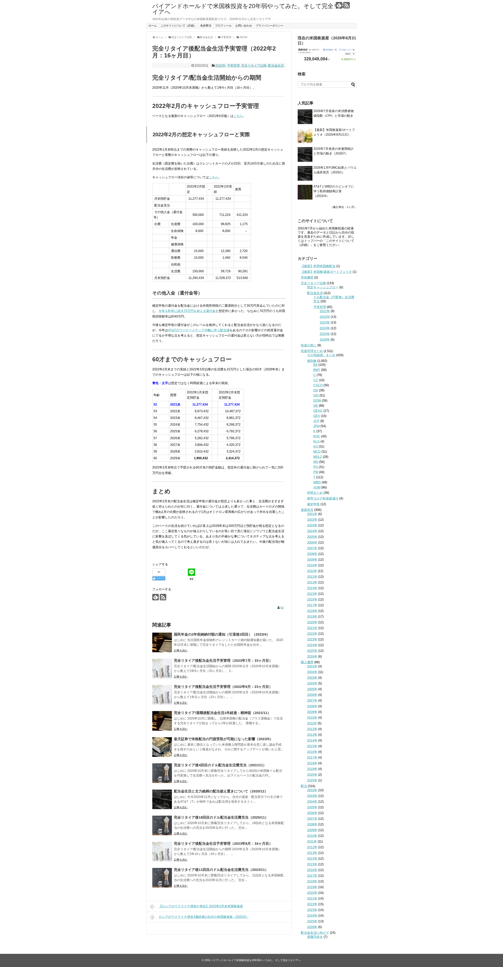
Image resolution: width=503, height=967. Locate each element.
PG (315, 467)
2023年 (325, 322)
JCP (316, 421)
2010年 (312, 565)
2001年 (312, 514)
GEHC (318, 410)
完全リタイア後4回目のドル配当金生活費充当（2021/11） (220, 765)
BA (315, 364)
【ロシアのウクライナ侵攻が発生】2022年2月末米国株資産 (201, 906)
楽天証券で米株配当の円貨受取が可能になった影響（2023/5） (223, 739)
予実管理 (233, 65)
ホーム (153, 25)
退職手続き (315, 936)
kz (282, 607)
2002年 (312, 519)
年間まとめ (315, 492)
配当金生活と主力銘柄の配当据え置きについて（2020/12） (221, 791)
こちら (238, 116)
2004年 (312, 531)
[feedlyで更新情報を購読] (339, 5)
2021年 (325, 311)
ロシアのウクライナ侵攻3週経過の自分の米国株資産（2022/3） (204, 916)
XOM (316, 487)
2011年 (312, 571)
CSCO (318, 385)
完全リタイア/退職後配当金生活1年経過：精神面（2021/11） (222, 713)
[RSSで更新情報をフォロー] (346, 5)
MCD (317, 451)
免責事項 (205, 25)
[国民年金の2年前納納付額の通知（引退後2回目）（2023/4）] (162, 642)
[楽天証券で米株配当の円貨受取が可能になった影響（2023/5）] (162, 747)
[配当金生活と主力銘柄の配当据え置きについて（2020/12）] (162, 799)
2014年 (312, 588)
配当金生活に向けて (315, 932)
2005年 (312, 536)
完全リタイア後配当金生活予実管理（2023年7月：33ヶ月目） (223, 660)
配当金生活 (276, 65)
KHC (316, 436)
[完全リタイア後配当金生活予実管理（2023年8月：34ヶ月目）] (162, 851)
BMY (316, 370)
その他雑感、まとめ (321, 355)
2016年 (312, 599)
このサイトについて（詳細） (178, 25)
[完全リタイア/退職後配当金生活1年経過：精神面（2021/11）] (162, 721)
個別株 (312, 361)
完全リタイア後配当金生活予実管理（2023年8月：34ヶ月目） (223, 844)
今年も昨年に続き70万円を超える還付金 (187, 311)
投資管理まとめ (312, 351)
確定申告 (313, 504)
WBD (317, 482)
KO (315, 446)
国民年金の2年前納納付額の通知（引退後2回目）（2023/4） (222, 634)
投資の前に (309, 345)
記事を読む (181, 650)
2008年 (312, 554)
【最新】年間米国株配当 (318, 266)
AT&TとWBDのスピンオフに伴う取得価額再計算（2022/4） (333, 191)
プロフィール (223, 25)
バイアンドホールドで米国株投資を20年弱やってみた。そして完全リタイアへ (249, 9)
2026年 (325, 339)
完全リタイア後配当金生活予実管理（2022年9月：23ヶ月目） (223, 687)
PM (315, 472)
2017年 (312, 605)
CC (315, 380)
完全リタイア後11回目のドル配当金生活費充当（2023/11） (221, 870)
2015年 (312, 593)
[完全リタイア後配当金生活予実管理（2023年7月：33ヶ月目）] (162, 668)
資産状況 (307, 510)
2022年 (220, 65)
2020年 (312, 622)
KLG (316, 441)
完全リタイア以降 (253, 65)
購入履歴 (307, 662)
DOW (317, 400)
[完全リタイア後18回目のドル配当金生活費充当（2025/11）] (162, 825)
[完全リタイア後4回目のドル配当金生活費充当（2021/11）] (162, 773)
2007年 (312, 548)
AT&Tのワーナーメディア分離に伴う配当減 (198, 330)
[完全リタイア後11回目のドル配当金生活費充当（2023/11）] (162, 878)
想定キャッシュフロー (323, 287)
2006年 (312, 542)
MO (315, 462)
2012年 (312, 576)
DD (315, 390)
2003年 (312, 525)
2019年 (312, 616)
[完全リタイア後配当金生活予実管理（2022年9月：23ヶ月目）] (162, 695)
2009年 (312, 559)
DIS (316, 395)
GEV (316, 416)
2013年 (312, 582)
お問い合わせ (243, 25)
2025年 (325, 334)
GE (315, 405)
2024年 (325, 328)
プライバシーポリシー (269, 25)
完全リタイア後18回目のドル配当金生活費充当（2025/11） (221, 817)
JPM (316, 426)
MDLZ (317, 456)
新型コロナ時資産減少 (323, 498)
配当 (304, 786)
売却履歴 (307, 277)
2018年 (312, 611)
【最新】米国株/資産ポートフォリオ (326, 271)
